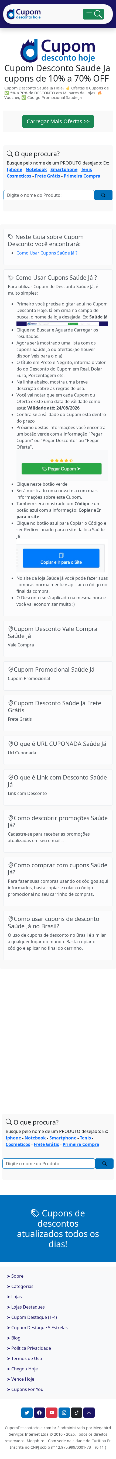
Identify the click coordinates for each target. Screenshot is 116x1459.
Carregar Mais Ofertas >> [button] (58, 121)
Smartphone (63, 169)
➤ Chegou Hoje (22, 1369)
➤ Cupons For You (25, 1389)
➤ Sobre (15, 1276)
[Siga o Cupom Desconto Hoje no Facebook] (39, 1413)
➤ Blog (14, 1338)
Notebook (36, 169)
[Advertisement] (58, 1036)
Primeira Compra (82, 176)
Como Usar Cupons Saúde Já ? (46, 253)
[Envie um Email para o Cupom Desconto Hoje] (89, 1413)
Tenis (86, 169)
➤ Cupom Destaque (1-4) (32, 1317)
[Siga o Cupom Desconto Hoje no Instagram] (64, 1413)
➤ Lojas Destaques (26, 1307)
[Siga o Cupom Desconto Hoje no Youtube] (51, 1413)
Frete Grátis (47, 176)
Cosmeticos (19, 176)
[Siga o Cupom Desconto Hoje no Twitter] (27, 1413)
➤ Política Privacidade (29, 1348)
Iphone (14, 169)
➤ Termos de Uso (24, 1358)
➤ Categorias (20, 1286)
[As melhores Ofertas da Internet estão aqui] (23, 14)
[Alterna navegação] (93, 14)
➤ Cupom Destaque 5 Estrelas (37, 1328)
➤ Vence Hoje (20, 1379)
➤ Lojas (14, 1297)
